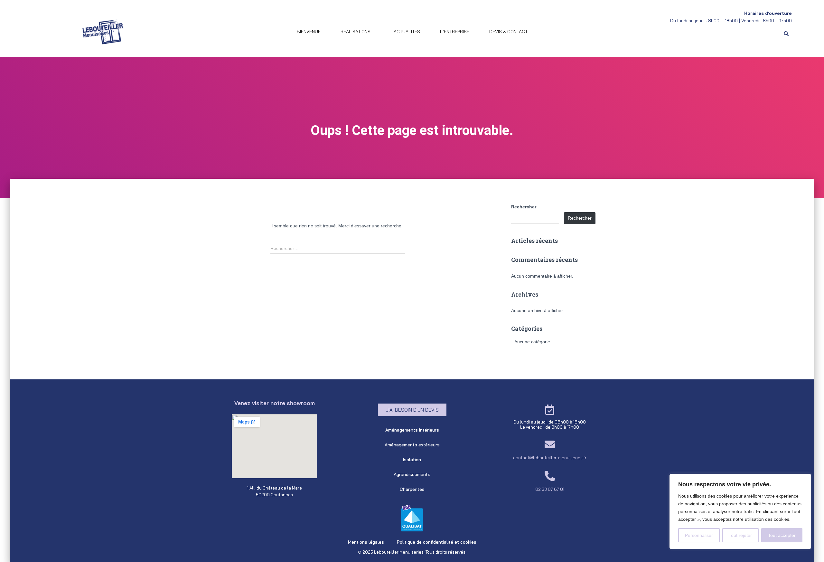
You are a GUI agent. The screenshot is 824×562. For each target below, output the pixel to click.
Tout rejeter (740, 535)
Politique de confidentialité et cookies (436, 542)
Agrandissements (412, 474)
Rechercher (523, 206)
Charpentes (412, 489)
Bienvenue (309, 31)
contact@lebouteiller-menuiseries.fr (549, 457)
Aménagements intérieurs (412, 430)
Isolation (412, 459)
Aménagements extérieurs (412, 445)
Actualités (407, 31)
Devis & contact (508, 31)
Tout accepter (782, 535)
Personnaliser (699, 535)
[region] (740, 511)
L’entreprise (454, 31)
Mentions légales (366, 542)
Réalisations (355, 31)
